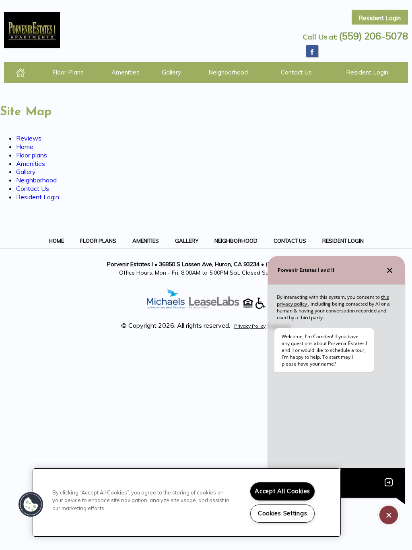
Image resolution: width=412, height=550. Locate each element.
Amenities (125, 72)
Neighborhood (228, 72)
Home (20, 72)
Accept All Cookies (282, 491)
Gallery (171, 72)
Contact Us (296, 72)
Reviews (28, 138)
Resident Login (379, 18)
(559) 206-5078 (373, 36)
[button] (312, 51)
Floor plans (68, 72)
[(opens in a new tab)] (219, 307)
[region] (186, 502)
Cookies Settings (282, 513)
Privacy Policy (250, 326)
